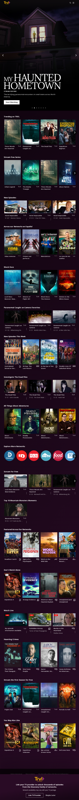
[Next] (76, 55)
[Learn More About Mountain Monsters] (26, 522)
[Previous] (3, 55)
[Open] (73, 3)
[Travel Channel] (7, 2)
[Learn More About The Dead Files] (26, 398)
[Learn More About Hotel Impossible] (26, 219)
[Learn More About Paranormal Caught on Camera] (26, 329)
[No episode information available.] (26, 632)
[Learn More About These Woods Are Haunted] (51, 493)
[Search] (69, 3)
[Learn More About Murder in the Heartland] (75, 632)
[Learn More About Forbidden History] (51, 632)
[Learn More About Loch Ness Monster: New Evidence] (26, 493)
